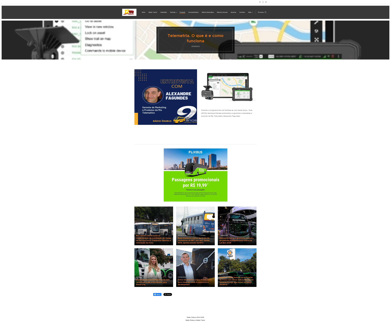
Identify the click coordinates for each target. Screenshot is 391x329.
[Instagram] (263, 2)
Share (158, 294)
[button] (262, 12)
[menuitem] (144, 12)
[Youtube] (266, 2)
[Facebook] (260, 2)
